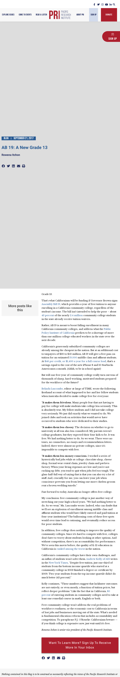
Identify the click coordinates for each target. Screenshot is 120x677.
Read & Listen (41, 14)
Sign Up (93, 14)
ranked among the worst (71, 548)
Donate (109, 14)
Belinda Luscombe (52, 388)
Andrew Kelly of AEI (98, 559)
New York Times (58, 562)
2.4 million (76, 315)
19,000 (73, 357)
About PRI (80, 14)
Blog (6, 138)
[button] (114, 4)
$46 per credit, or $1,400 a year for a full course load (75, 361)
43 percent (48, 315)
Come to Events (25, 14)
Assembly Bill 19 (51, 304)
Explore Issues (8, 14)
